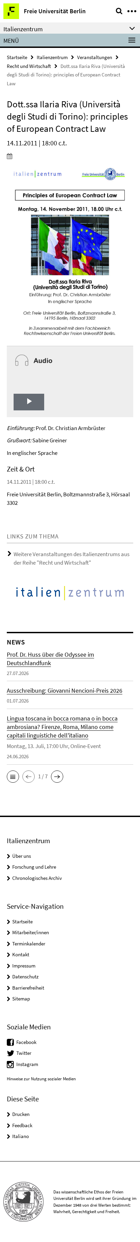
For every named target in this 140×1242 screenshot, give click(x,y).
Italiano (20, 1136)
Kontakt (20, 954)
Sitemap (21, 998)
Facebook (26, 1042)
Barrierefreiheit (28, 987)
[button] (13, 776)
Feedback (22, 1125)
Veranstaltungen (94, 57)
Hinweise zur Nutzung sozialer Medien (41, 1079)
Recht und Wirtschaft (29, 66)
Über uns (21, 856)
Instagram (27, 1064)
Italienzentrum (52, 57)
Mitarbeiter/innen (30, 932)
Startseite (17, 57)
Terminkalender (28, 943)
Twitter (23, 1053)
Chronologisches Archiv (37, 878)
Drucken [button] (21, 1114)
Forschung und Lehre (34, 867)
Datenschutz (25, 976)
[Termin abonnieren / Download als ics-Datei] (70, 156)
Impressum (23, 965)
